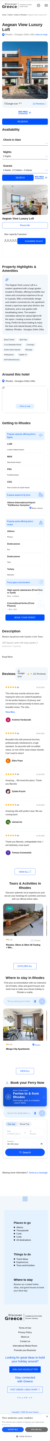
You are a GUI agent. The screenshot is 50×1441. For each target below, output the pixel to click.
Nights (7, 152)
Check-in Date (12, 139)
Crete (19, 1234)
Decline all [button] (36, 1429)
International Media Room (25, 1346)
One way (11, 1124)
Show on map (25, 406)
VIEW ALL (24, 872)
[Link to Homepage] (9, 6)
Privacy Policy (25, 1332)
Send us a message (38, 1173)
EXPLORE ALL (25, 966)
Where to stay (23, 1279)
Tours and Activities (25, 1265)
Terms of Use (25, 1328)
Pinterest (32, 1404)
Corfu (19, 1237)
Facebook (13, 1404)
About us (25, 1337)
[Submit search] (42, 1001)
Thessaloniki (22, 1230)
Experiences (22, 1262)
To (30, 1131)
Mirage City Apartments (18, 1049)
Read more (6, 1425)
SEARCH (20, 178)
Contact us (25, 1341)
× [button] (47, 1417)
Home (4, 15)
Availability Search (33, 241)
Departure (10, 1141)
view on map (41, 34)
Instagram (17, 1404)
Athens (19, 1227)
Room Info (25, 225)
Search (26, 1152)
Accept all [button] (13, 1429)
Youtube (28, 1404)
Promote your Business (25, 1350)
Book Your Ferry (25, 617)
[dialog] (25, 1427)
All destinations (23, 1240)
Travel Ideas (22, 1259)
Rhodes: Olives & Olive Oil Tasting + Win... (23, 946)
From (9, 1131)
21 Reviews (39, 104)
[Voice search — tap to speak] (35, 1001)
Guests (7, 165)
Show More (10, 712)
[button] (25, 1436)
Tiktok (37, 1402)
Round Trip (24, 1124)
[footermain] (25, 1198)
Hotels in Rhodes (20, 15)
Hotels (10, 15)
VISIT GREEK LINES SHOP (24, 1390)
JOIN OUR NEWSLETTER (25, 1369)
